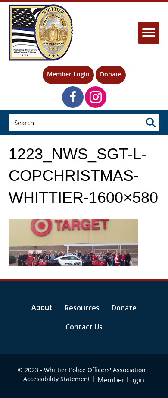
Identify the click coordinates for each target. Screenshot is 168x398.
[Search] (150, 122)
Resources (82, 308)
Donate (110, 74)
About (42, 307)
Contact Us (84, 327)
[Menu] (148, 33)
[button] (73, 97)
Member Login (68, 74)
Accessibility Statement (56, 379)
